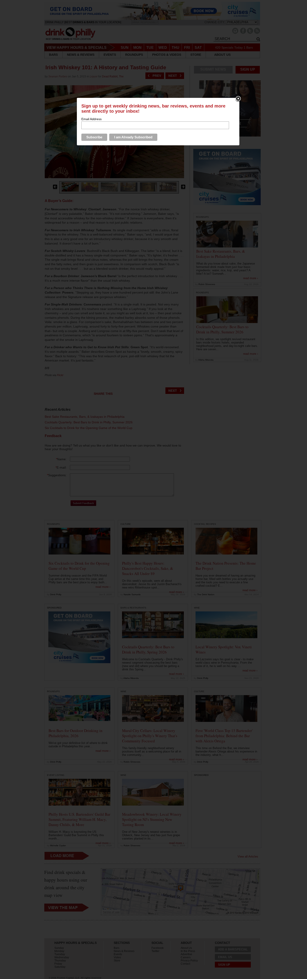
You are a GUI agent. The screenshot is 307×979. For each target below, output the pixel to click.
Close (238, 99)
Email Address (91, 119)
